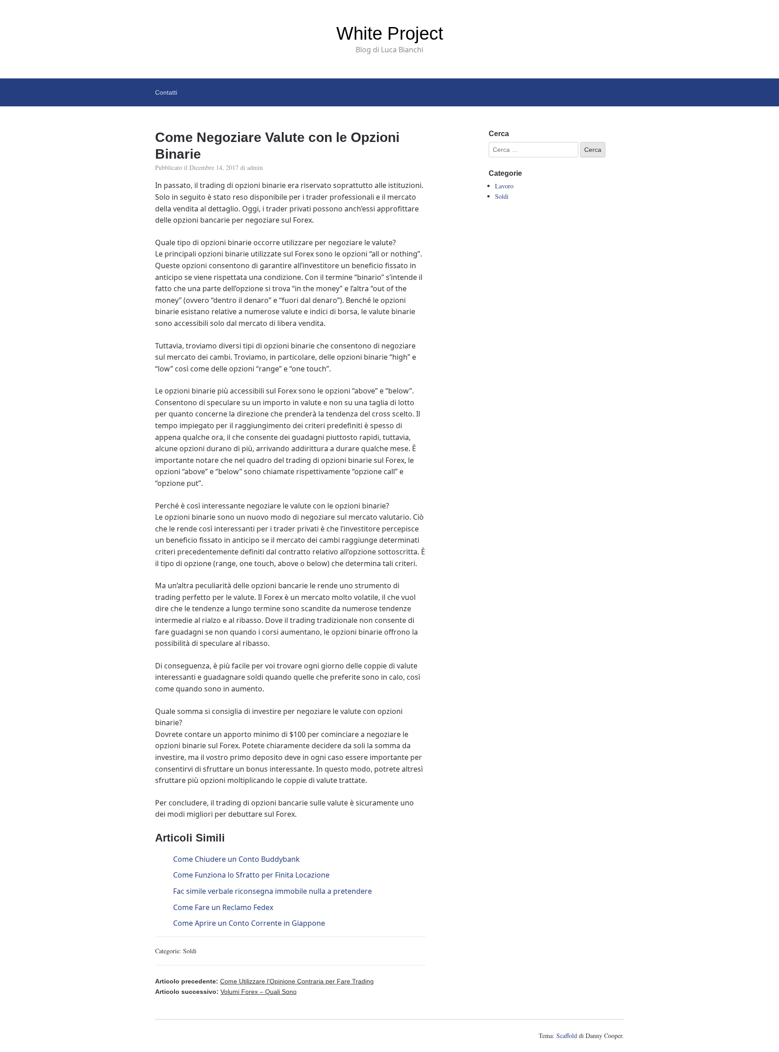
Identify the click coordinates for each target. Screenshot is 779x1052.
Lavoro (504, 186)
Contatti (166, 92)
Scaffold (566, 1035)
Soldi (190, 951)
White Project (389, 33)
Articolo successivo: (226, 991)
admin (255, 167)
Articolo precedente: (264, 981)
